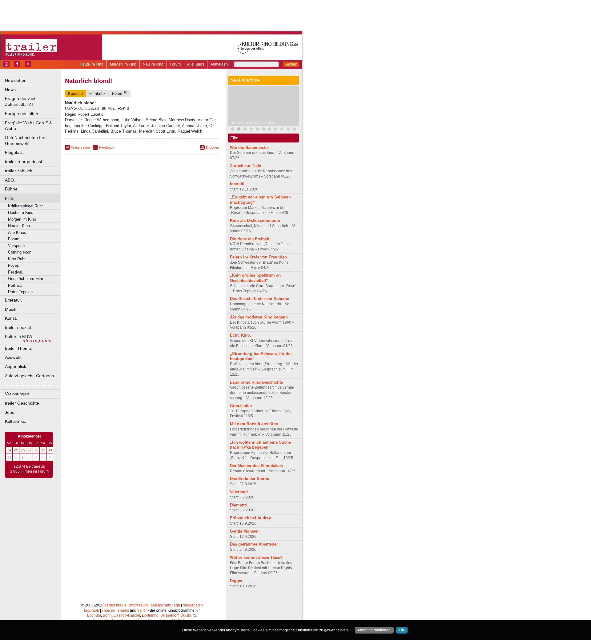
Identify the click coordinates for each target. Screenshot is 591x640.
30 (50, 450)
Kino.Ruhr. (17, 259)
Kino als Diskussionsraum (255, 220)
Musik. (11, 309)
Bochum (94, 615)
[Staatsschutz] (294, 129)
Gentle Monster (244, 531)
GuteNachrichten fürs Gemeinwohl (25, 140)
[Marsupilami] (245, 129)
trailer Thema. (18, 348)
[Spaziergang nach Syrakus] (239, 129)
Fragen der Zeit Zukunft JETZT (33, 101)
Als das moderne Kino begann (259, 317)
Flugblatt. (14, 152)
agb (177, 605)
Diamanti (238, 505)
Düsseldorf (169, 615)
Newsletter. (15, 80)
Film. (9, 198)
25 (16, 450)
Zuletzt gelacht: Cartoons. (30, 375)
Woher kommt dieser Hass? (256, 557)
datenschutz (161, 605)
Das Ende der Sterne (249, 478)
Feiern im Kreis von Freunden (258, 257)
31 (9, 457)
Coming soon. (20, 252)
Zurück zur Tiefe (245, 165)
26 (23, 450)
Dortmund (150, 615)
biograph (91, 610)
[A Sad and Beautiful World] (257, 129)
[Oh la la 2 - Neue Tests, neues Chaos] (270, 129)
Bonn (107, 615)
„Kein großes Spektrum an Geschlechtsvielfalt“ (255, 278)
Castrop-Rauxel (127, 615)
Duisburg (188, 615)
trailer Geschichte (22, 403)
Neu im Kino (153, 64)
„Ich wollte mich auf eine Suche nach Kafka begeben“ (260, 445)
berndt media (115, 605)
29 (43, 450)
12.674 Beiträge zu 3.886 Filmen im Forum (29, 469)
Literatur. (13, 300)
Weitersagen (80, 147)
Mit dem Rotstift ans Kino (254, 424)
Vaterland (239, 492)
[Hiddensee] (263, 129)
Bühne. (12, 188)
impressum (138, 605)
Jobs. (10, 412)
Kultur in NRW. (19, 336)
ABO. (10, 180)
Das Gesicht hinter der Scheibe (259, 298)
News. (11, 89)
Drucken (212, 147)
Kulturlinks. (15, 421)
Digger (236, 580)
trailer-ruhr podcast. (24, 161)
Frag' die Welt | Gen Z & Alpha (28, 125)
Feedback (106, 147)
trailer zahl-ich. (19, 170)
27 (29, 450)
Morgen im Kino (123, 64)
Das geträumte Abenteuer (254, 544)
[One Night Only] (276, 129)
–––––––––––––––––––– (29, 384)
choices (108, 610)
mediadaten (193, 605)
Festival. (15, 272)
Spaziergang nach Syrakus (253, 122)
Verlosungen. (17, 393)
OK (401, 630)
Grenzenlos (241, 405)
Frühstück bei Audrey (250, 518)
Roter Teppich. (21, 292)
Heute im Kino (91, 64)
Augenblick (15, 366)
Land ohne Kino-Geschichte (256, 382)
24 (9, 450)
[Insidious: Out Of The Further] (233, 129)
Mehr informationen (374, 630)
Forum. (14, 239)
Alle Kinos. (17, 232)
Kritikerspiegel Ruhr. (26, 206)
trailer (142, 610)
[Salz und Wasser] (288, 129)
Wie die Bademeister (249, 147)
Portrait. (15, 285)
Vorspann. (17, 245)
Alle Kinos (195, 64)
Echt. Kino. (240, 335)
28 (36, 450)
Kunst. (11, 318)
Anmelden (219, 64)
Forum (175, 64)
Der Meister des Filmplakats (256, 465)
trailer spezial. (18, 327)
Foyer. (13, 265)
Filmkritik (97, 93)
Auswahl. (13, 357)
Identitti (237, 184)
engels (123, 610)
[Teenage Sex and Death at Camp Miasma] (251, 129)
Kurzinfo (75, 93)
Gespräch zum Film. (26, 278)
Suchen (290, 64)
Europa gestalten (21, 113)
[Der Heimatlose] (282, 129)
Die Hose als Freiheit (249, 239)
